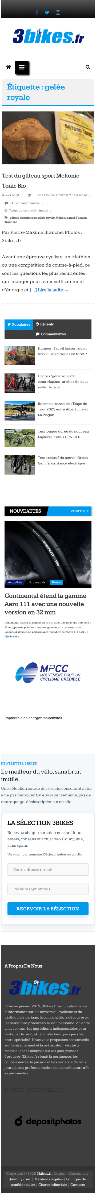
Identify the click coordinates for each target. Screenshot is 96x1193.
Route (56, 582)
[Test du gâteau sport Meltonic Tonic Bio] (48, 138)
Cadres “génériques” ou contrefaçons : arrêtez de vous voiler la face (63, 381)
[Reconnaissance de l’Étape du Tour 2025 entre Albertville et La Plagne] (20, 411)
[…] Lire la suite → (49, 290)
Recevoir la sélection (48, 909)
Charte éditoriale (52, 1185)
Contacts (77, 1185)
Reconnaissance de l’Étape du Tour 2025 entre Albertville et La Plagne (63, 409)
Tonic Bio (11, 222)
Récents (47, 324)
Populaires (21, 324)
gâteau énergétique (23, 218)
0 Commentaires (25, 203)
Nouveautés (37, 582)
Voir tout (80, 511)
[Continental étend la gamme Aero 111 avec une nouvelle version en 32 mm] (48, 554)
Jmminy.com (20, 1179)
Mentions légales (48, 1179)
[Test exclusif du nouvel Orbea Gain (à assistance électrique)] (20, 465)
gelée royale (46, 218)
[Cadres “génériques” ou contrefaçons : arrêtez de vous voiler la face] (20, 383)
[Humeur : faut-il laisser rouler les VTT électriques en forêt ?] (20, 355)
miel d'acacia (78, 218)
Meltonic (62, 218)
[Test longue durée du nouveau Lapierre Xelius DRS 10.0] (20, 438)
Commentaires (53, 334)
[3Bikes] (45, 987)
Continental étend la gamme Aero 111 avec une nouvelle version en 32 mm (45, 604)
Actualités (15, 582)
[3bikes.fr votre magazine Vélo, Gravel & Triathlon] (8, 67)
